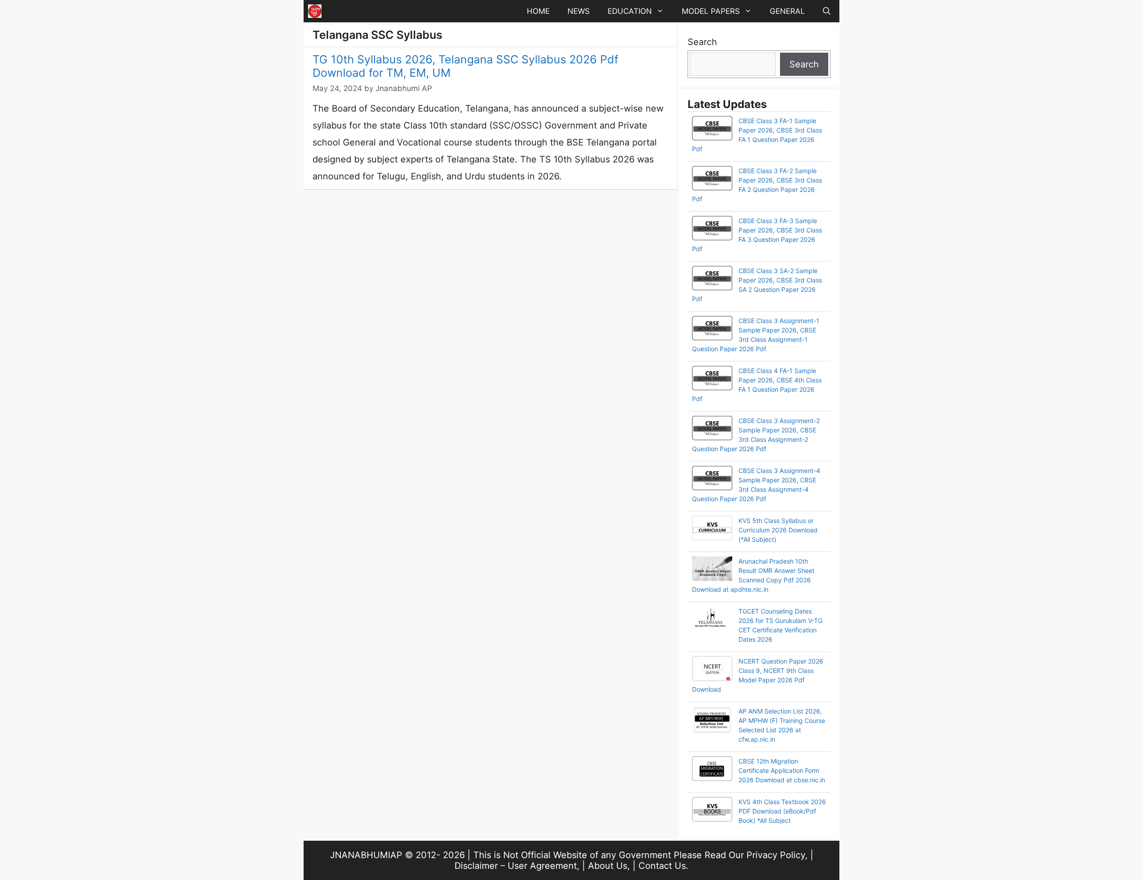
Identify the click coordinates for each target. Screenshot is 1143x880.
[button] (826, 11)
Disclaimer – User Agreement (516, 865)
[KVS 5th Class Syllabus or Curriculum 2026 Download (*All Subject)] (712, 529)
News (578, 11)
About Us (607, 865)
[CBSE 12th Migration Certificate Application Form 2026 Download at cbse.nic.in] (712, 769)
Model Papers (711, 11)
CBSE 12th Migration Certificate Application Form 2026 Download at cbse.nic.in (781, 770)
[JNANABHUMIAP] (314, 11)
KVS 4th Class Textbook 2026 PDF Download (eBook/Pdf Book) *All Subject (782, 811)
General (787, 11)
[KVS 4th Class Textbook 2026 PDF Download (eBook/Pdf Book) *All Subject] (712, 810)
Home (538, 11)
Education (630, 11)
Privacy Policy (776, 855)
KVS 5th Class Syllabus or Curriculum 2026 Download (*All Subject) (778, 530)
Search (702, 42)
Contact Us (662, 865)
